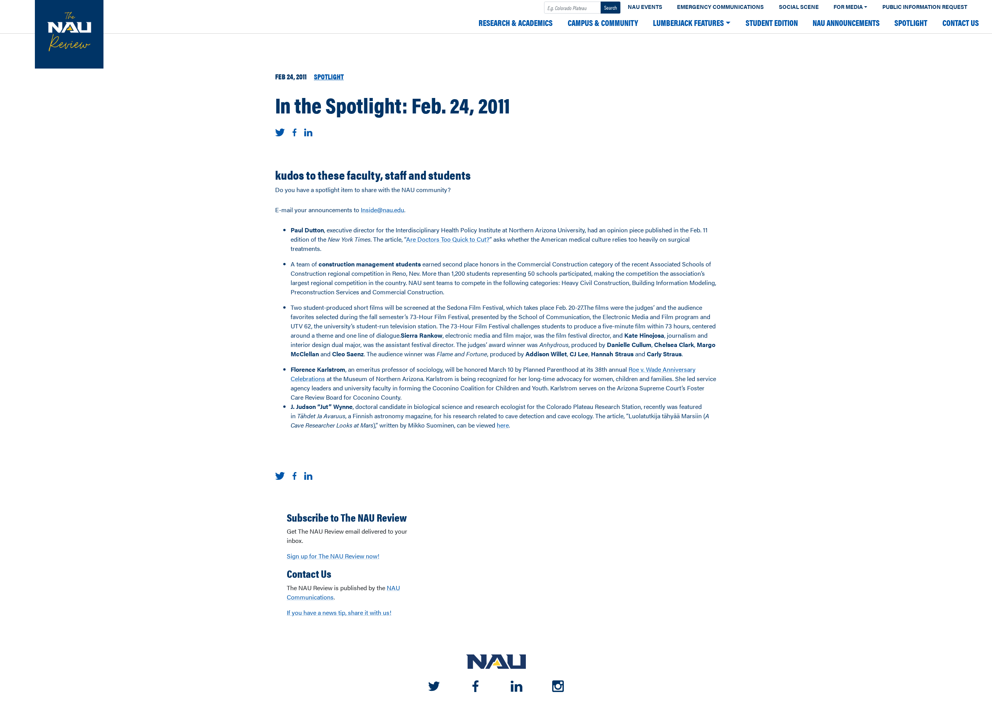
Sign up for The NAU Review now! (333, 555)
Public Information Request (924, 6)
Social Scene (799, 6)
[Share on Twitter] (280, 131)
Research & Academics (516, 22)
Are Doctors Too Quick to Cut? (447, 239)
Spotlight (910, 22)
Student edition (772, 22)
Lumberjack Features (688, 22)
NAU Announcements (846, 22)
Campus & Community (603, 22)
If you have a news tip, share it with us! (339, 612)
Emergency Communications (720, 6)
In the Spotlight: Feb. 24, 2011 (392, 104)
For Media (848, 6)
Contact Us (960, 22)
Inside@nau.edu (382, 209)
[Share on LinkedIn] (308, 131)
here (503, 425)
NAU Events (645, 6)
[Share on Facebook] (294, 131)
